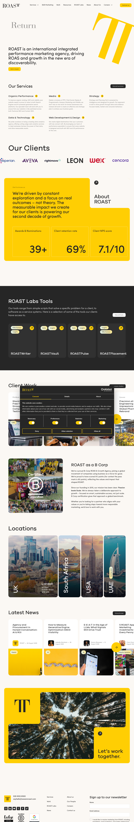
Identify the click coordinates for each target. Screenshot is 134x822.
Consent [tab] (35, 396)
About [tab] (98, 396)
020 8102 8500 (19, 796)
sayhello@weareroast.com (24, 799)
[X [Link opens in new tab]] (18, 809)
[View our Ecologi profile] (8, 818)
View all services (118, 86)
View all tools (119, 315)
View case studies (117, 386)
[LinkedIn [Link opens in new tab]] (10, 809)
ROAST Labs (79, 5)
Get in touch (14, 69)
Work (58, 5)
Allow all (97, 431)
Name (92, 802)
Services (33, 5)
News (89, 5)
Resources (67, 5)
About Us (97, 5)
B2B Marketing (47, 5)
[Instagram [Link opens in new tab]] (6, 809)
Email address (94, 811)
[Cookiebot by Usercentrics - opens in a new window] (102, 389)
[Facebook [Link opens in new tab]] (22, 809)
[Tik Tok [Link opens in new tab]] (26, 809)
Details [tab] (67, 396)
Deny (37, 431)
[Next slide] (116, 419)
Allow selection (67, 431)
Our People (71, 801)
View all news (119, 613)
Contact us (125, 5)
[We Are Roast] (11, 4)
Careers (107, 5)
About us (70, 797)
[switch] (55, 422)
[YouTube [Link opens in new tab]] (14, 809)
